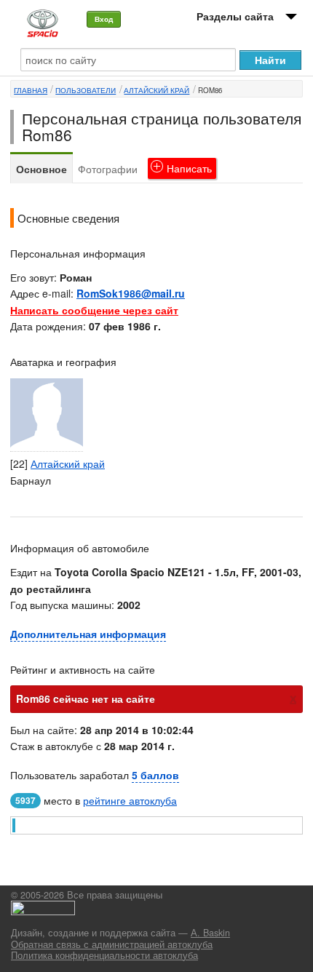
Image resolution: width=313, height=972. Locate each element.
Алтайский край (156, 90)
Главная (30, 90)
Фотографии (108, 169)
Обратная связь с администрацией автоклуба (112, 944)
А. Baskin (210, 932)
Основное (41, 169)
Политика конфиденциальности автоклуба (104, 955)
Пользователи (85, 90)
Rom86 (210, 90)
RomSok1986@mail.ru (130, 293)
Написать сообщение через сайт (94, 310)
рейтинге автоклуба (130, 800)
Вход (104, 19)
